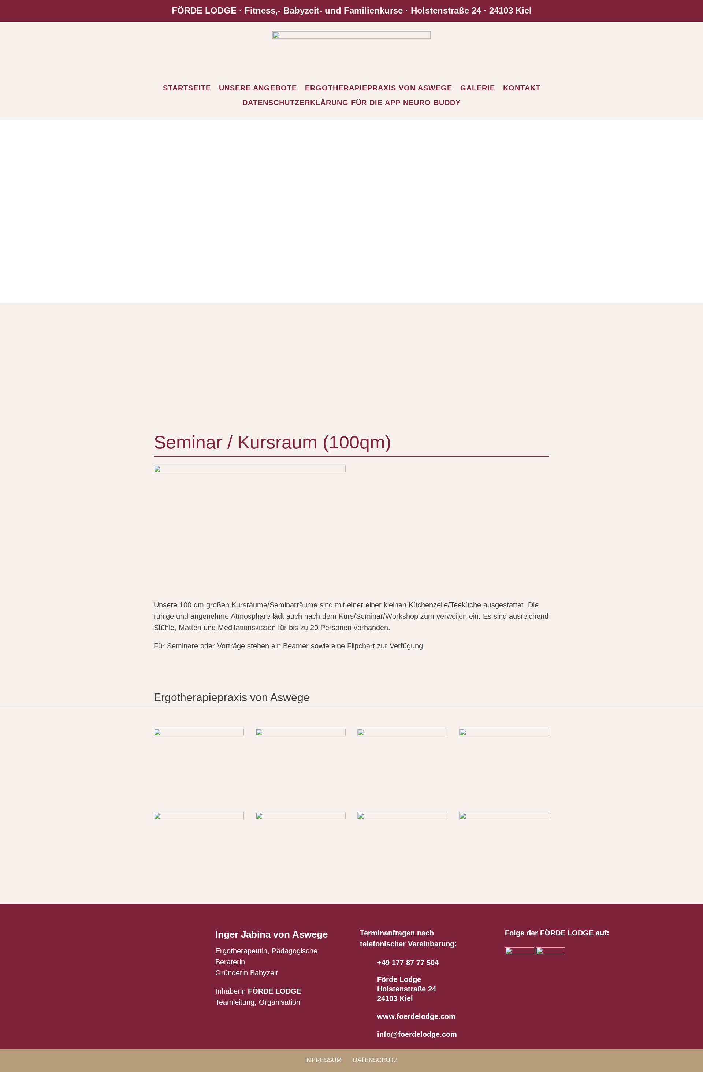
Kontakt (521, 88)
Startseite (187, 88)
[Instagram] (550, 952)
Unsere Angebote (258, 88)
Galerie (477, 88)
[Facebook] (519, 952)
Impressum (323, 1060)
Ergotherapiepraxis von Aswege (378, 88)
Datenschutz (375, 1060)
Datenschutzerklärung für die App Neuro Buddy (351, 102)
